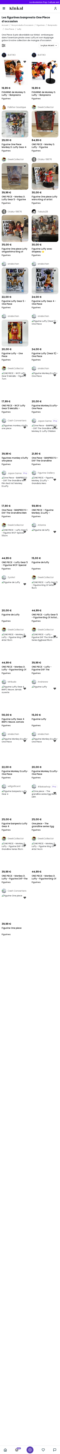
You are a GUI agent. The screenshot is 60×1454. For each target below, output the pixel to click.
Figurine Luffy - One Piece (12, 355)
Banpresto (52, 25)
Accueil (5, 25)
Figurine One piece (11, 928)
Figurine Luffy (39, 719)
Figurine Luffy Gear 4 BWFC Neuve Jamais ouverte (13, 721)
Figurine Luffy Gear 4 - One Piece (44, 302)
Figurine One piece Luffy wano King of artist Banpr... (44, 198)
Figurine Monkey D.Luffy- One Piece (15, 773)
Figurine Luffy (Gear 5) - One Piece (45, 355)
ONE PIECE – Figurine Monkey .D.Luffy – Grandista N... (42, 512)
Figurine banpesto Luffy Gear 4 (14, 825)
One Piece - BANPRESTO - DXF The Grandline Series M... (45, 460)
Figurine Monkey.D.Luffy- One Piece (45, 407)
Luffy (19, 29)
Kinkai (16, 8)
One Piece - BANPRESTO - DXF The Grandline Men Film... (15, 512)
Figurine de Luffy (11, 614)
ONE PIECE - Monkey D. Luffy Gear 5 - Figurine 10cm (14, 198)
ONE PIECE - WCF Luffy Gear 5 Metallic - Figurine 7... (13, 407)
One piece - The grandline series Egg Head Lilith (43, 825)
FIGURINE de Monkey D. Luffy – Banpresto (14, 93)
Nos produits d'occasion (22, 25)
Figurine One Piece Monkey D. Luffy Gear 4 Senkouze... (14, 146)
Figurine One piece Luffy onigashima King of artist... (14, 250)
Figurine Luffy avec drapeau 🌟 (42, 250)
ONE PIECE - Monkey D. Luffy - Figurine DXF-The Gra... (14, 878)
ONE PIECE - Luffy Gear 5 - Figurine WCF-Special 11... (15, 564)
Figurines (41, 25)
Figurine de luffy (40, 562)
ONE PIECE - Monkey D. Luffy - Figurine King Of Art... (14, 668)
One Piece (9, 29)
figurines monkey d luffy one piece (15, 459)
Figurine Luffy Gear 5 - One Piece (14, 302)
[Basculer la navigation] (4, 8)
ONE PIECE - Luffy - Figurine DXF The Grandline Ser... (41, 668)
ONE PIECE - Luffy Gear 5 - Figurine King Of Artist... (45, 616)
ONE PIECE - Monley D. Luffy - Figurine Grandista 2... (43, 146)
